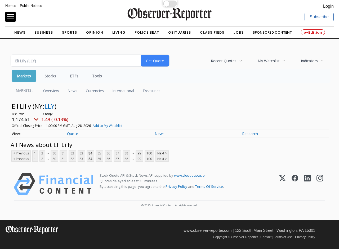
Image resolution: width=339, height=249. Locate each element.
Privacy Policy (176, 186)
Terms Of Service (209, 186)
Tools (97, 75)
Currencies (95, 90)
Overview (51, 90)
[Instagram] (319, 184)
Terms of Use (283, 237)
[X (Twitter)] (282, 184)
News (19, 32)
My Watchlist (269, 60)
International (123, 90)
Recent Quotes (224, 60)
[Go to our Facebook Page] (8, 241)
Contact (265, 237)
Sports (69, 32)
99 (139, 153)
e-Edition (313, 32)
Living (119, 32)
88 (126, 153)
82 (72, 153)
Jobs (238, 32)
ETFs (74, 75)
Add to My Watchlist (107, 125)
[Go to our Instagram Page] (32, 241)
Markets (24, 75)
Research (250, 133)
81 (63, 153)
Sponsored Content (272, 32)
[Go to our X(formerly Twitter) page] (20, 241)
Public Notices (31, 6)
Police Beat (147, 32)
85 (99, 153)
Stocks (50, 75)
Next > (162, 153)
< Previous (21, 153)
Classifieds (212, 32)
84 (90, 153)
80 (54, 153)
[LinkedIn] (307, 184)
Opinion (94, 32)
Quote (72, 133)
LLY (49, 106)
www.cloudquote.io (189, 175)
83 (81, 153)
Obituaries (179, 32)
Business (43, 32)
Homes (10, 6)
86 (108, 153)
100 (149, 153)
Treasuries (151, 90)
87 (117, 153)
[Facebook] (294, 184)
